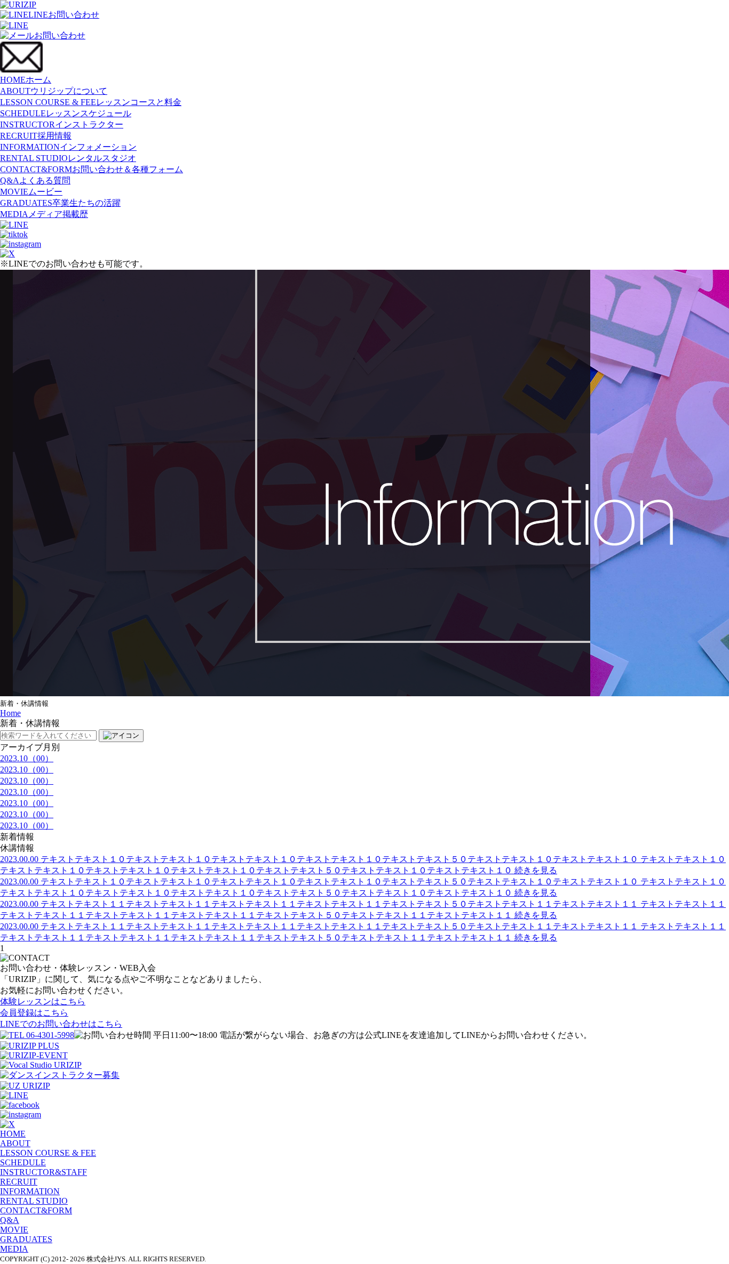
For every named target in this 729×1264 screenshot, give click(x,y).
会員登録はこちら (34, 1012)
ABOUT (53, 90)
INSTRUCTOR (61, 124)
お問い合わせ (59, 35)
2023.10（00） (26, 758)
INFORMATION (68, 146)
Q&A (35, 180)
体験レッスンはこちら (42, 1001)
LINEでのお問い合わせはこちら (61, 1023)
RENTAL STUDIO (68, 158)
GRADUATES (60, 202)
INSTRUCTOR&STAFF (43, 1172)
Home (10, 713)
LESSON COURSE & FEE (90, 102)
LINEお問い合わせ (63, 14)
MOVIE (31, 191)
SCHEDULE (65, 113)
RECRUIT (36, 135)
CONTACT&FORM (91, 169)
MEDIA (44, 214)
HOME (25, 79)
